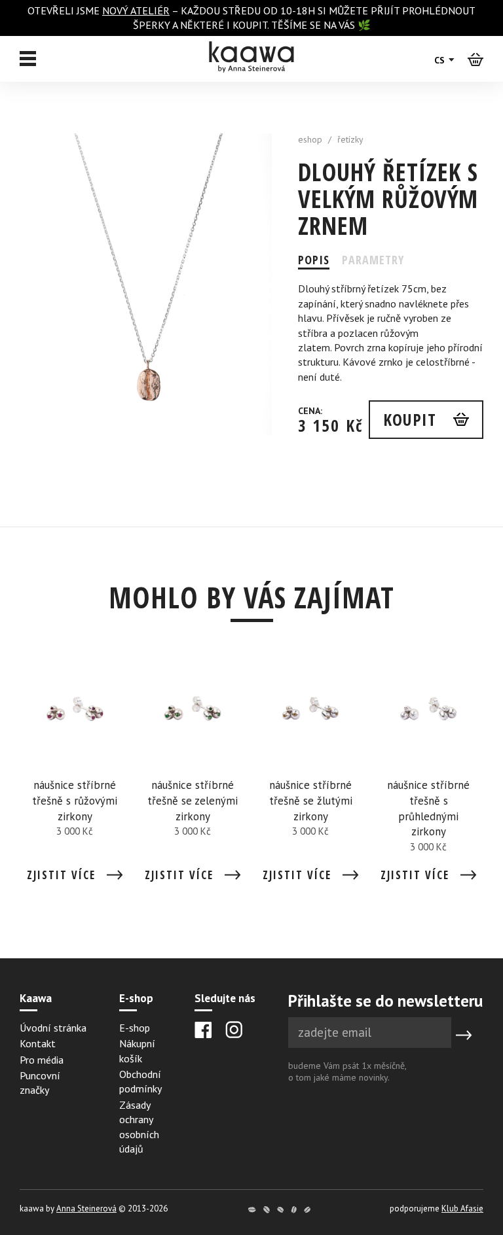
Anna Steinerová (86, 1208)
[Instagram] (233, 1029)
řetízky (350, 139)
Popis (313, 260)
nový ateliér (136, 10)
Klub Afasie (462, 1208)
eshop (310, 139)
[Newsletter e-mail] (369, 1032)
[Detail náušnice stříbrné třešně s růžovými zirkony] (75, 774)
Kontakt (38, 1043)
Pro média (42, 1059)
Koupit (409, 419)
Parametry (373, 260)
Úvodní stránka (53, 1027)
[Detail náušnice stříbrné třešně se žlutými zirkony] (310, 774)
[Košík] (475, 58)
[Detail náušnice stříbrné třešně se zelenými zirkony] (193, 774)
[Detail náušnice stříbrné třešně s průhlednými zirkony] (428, 774)
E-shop (134, 1027)
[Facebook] (203, 1029)
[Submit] (463, 1035)
